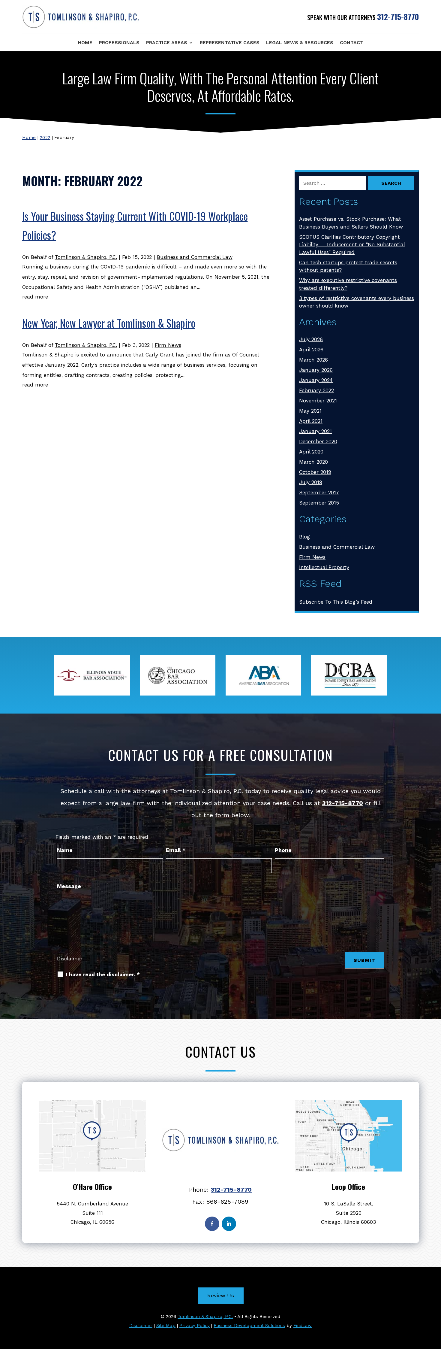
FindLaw (302, 1325)
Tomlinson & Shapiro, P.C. (86, 257)
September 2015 (319, 503)
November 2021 (318, 401)
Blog (304, 537)
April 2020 (311, 452)
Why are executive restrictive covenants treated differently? (348, 284)
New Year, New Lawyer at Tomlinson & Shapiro (108, 323)
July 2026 (311, 339)
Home (85, 42)
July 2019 (310, 482)
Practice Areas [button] (166, 42)
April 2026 (311, 350)
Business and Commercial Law (194, 257)
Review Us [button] (220, 1295)
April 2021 (310, 421)
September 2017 (319, 493)
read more (35, 297)
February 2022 (316, 390)
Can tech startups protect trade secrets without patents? (348, 266)
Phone (283, 850)
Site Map (166, 1325)
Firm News (168, 345)
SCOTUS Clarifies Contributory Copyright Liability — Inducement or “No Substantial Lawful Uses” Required (352, 244)
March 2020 (313, 462)
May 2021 (310, 411)
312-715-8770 (398, 17)
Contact (351, 42)
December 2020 (318, 441)
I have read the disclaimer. (103, 975)
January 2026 (316, 370)
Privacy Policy (194, 1325)
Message (69, 886)
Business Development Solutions (249, 1325)
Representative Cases (230, 42)
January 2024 (316, 380)
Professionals (119, 42)
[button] (435, 1305)
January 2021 (315, 431)
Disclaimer (69, 959)
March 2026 (313, 360)
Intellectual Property (324, 567)
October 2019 (315, 472)
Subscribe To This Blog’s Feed (335, 602)
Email (175, 850)
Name (65, 850)
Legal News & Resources (299, 42)
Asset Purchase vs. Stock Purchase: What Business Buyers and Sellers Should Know (351, 223)
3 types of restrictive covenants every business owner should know (356, 302)
